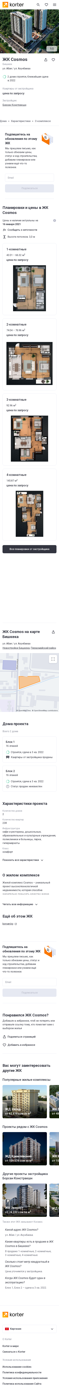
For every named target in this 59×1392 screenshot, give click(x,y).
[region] (29, 682)
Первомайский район (43, 647)
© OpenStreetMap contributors (45, 711)
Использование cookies (17, 1366)
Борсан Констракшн (14, 104)
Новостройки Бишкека (16, 647)
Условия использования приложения (25, 1378)
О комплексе (43, 121)
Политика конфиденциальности (22, 1372)
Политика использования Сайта (22, 1383)
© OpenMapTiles (23, 711)
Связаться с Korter (14, 1351)
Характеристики (21, 121)
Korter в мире (11, 1346)
